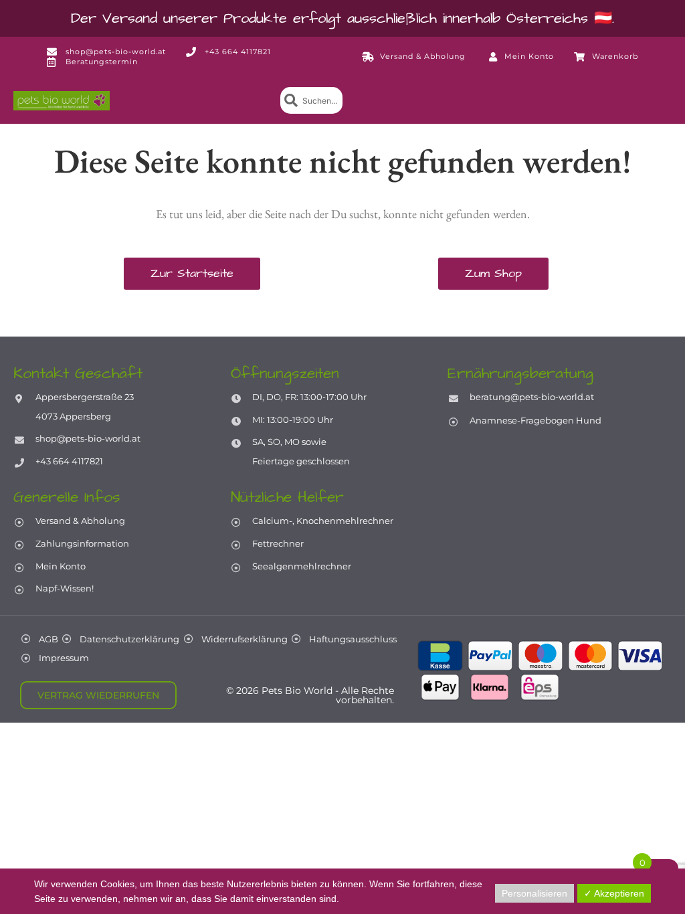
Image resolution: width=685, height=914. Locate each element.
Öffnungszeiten (285, 373)
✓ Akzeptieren (614, 893)
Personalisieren (534, 893)
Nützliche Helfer (287, 497)
